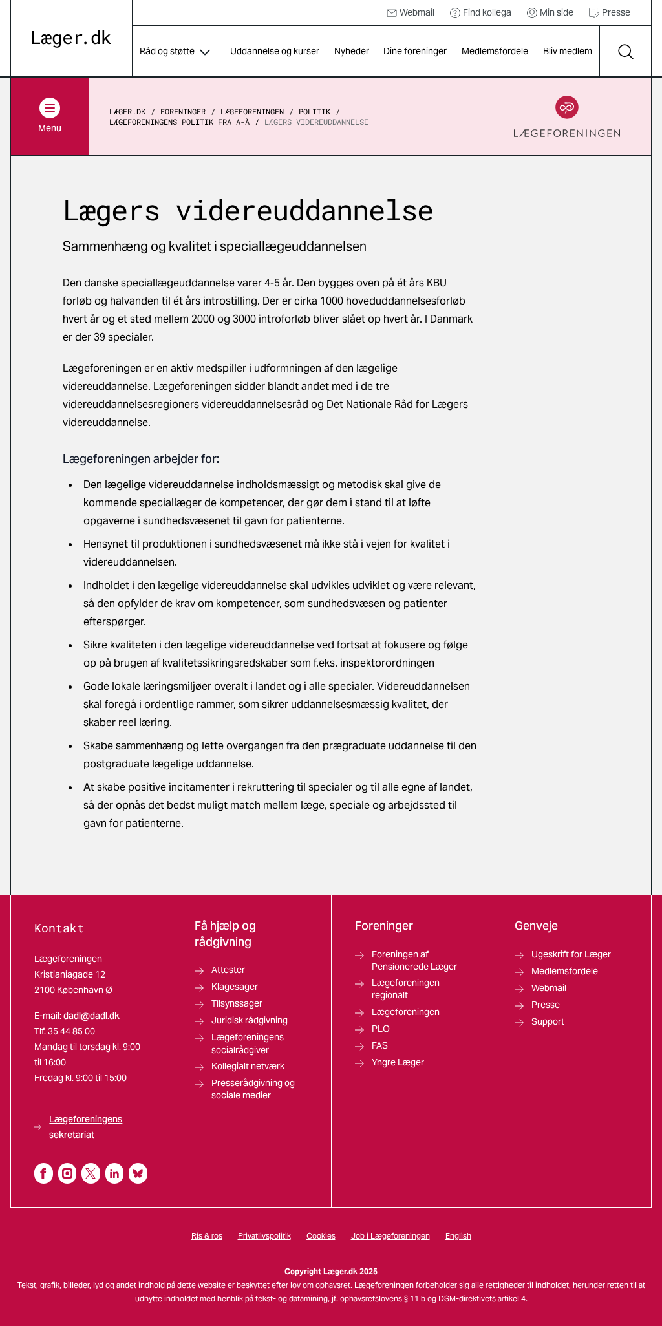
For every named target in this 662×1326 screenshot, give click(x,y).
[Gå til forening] (567, 116)
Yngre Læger (398, 1062)
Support (547, 1021)
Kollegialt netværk (247, 1066)
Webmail (417, 12)
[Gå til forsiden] (71, 39)
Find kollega (487, 12)
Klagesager (234, 986)
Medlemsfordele (495, 51)
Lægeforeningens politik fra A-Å (179, 121)
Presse (616, 12)
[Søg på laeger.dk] (625, 52)
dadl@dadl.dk (91, 1015)
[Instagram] (67, 1173)
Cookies (321, 1236)
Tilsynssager (236, 1003)
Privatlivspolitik (264, 1236)
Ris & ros (206, 1236)
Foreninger (183, 111)
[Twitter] (90, 1173)
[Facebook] (43, 1173)
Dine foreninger (415, 51)
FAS (380, 1045)
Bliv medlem (567, 51)
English (458, 1236)
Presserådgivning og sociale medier (253, 1089)
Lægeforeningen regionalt (406, 989)
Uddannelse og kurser (274, 51)
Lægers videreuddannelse (316, 121)
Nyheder (351, 51)
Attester (228, 970)
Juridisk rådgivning (249, 1020)
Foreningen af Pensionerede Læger (414, 960)
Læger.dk (127, 111)
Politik (314, 111)
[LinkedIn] (114, 1173)
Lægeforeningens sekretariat (85, 1126)
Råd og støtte (167, 51)
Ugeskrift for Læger (571, 954)
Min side (556, 12)
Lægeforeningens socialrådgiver (247, 1043)
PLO (381, 1028)
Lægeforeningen (252, 111)
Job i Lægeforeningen (390, 1236)
